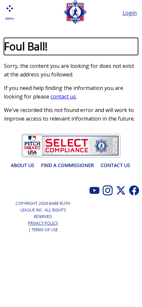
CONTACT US (115, 165)
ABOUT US (22, 165)
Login (130, 12)
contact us (63, 96)
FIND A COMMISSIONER (67, 165)
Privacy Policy (43, 223)
